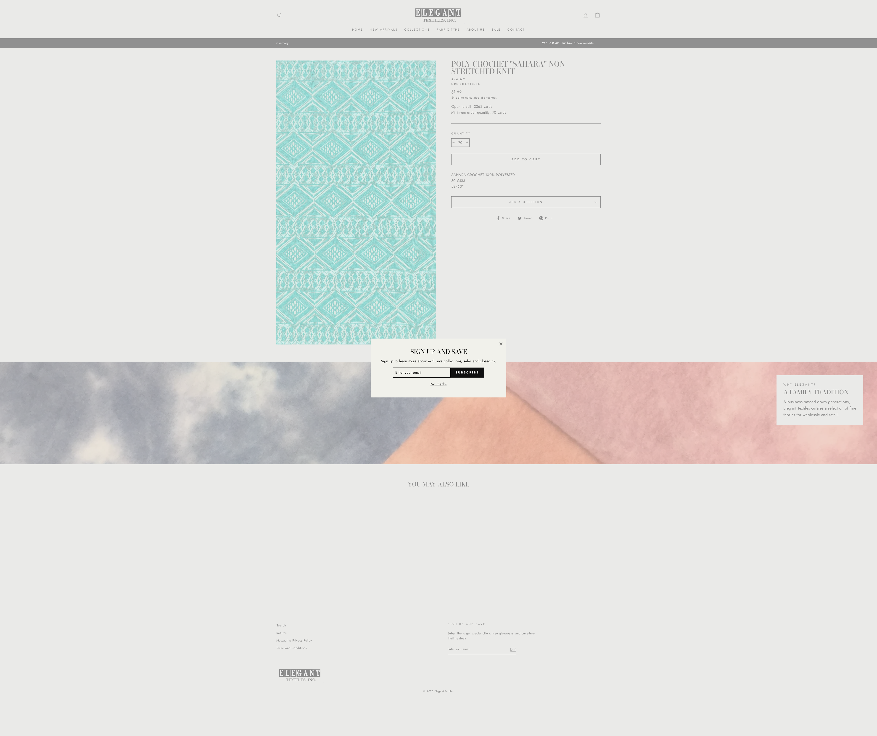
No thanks (439, 384)
